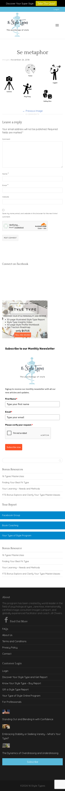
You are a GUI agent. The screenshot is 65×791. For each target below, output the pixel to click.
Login (56, 9)
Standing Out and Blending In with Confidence (27, 719)
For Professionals (11, 701)
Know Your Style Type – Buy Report (21, 683)
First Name (11, 398)
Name (4, 174)
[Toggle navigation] (57, 25)
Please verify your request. (19, 424)
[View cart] (49, 25)
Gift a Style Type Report (15, 689)
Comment (6, 139)
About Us (7, 635)
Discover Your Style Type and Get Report (24, 677)
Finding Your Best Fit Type (15, 482)
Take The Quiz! (46, 3)
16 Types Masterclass (13, 476)
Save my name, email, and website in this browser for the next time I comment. (30, 215)
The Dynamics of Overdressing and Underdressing (30, 753)
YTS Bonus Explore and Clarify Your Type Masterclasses (31, 494)
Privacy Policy (10, 647)
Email (4, 185)
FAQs (5, 628)
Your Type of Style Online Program (21, 695)
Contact (6, 653)
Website (5, 197)
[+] (6, 712)
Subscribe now (14, 447)
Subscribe (32, 761)
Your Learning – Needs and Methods (21, 488)
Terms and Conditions (14, 641)
